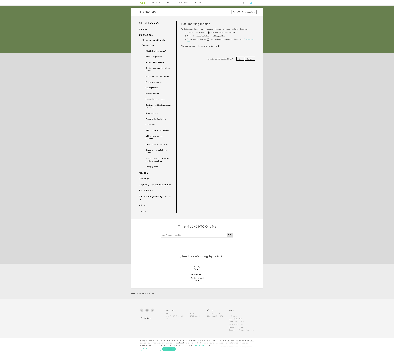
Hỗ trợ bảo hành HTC (215, 316)
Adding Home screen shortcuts (153, 137)
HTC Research (195, 316)
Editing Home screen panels (156, 144)
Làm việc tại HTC (235, 319)
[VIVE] (251, 3)
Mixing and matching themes (157, 76)
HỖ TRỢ (198, 3)
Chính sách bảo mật (236, 322)
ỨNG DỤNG (183, 3)
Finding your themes (153, 82)
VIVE (168, 319)
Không (249, 58)
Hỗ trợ (141, 293)
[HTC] (142, 3)
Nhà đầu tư (233, 316)
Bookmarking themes (154, 62)
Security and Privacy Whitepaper (241, 330)
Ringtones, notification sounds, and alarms (158, 106)
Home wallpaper (152, 113)
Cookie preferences (151, 349)
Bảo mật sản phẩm (236, 324)
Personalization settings (155, 99)
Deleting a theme (152, 93)
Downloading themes (153, 56)
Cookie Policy (200, 345)
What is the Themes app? (155, 51)
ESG (230, 313)
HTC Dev (193, 313)
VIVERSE (169, 3)
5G (167, 313)
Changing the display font (155, 118)
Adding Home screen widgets (157, 130)
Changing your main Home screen (156, 151)
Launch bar (150, 124)
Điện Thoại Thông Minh (174, 316)
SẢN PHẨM (155, 3)
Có (240, 58)
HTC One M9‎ (152, 293)
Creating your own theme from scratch (157, 69)
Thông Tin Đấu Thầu (236, 327)
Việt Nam (147, 318)
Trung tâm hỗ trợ (213, 313)
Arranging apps (151, 166)
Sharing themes (151, 87)
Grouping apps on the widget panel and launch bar (157, 159)
